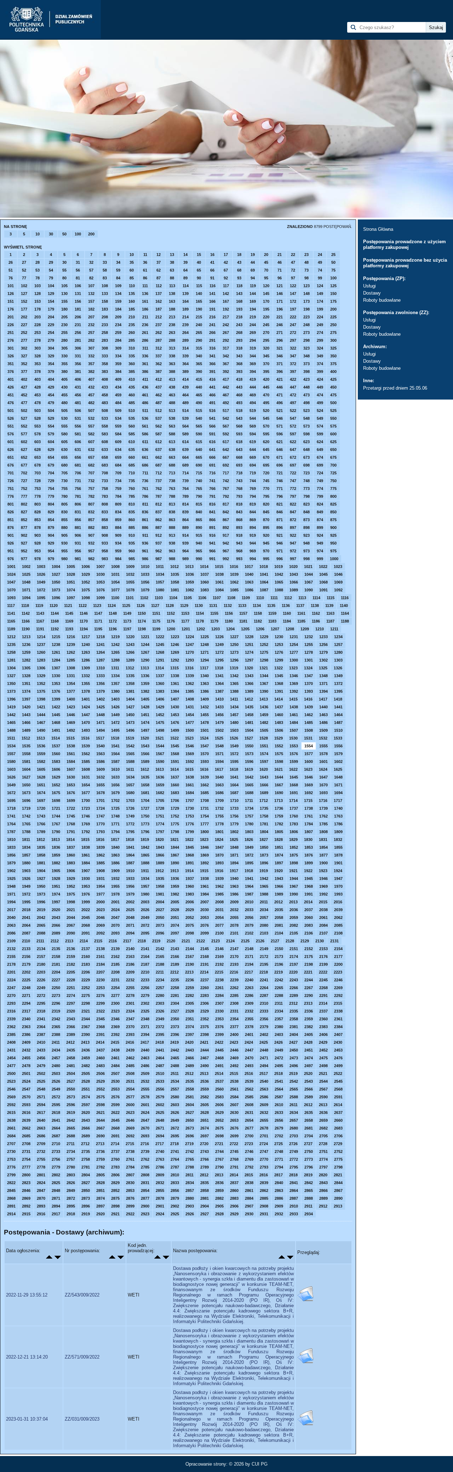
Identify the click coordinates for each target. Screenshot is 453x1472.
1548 (219, 746)
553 (37, 426)
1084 (219, 590)
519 (253, 410)
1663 (219, 785)
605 (64, 442)
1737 (293, 808)
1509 (323, 730)
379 (51, 371)
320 (266, 348)
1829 (293, 839)
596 (279, 434)
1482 (264, 722)
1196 (113, 629)
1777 (204, 824)
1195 (98, 629)
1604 (26, 769)
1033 (145, 574)
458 (105, 395)
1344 (264, 676)
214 (185, 317)
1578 (323, 754)
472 (293, 395)
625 (333, 442)
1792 (85, 832)
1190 (26, 629)
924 (320, 535)
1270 (189, 652)
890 (199, 527)
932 (91, 543)
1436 (264, 707)
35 (132, 262)
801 (10, 504)
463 (172, 395)
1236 (26, 644)
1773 (145, 824)
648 (306, 449)
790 (199, 496)
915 (199, 535)
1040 (249, 574)
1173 (127, 621)
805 (64, 504)
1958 (160, 886)
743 (239, 481)
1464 (338, 715)
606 (78, 442)
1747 (100, 816)
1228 (249, 637)
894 (253, 527)
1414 (278, 699)
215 (199, 317)
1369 (293, 683)
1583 (56, 761)
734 (118, 481)
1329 (41, 676)
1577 (308, 754)
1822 (189, 839)
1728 (160, 808)
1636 (160, 777)
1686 (219, 793)
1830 (308, 839)
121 (279, 286)
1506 (279, 730)
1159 (272, 613)
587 (158, 434)
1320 (249, 668)
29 (51, 262)
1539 (85, 746)
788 (172, 496)
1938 (204, 878)
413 (172, 379)
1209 (304, 629)
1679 (115, 793)
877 (24, 527)
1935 (160, 878)
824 (320, 504)
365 (199, 364)
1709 (219, 800)
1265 (115, 652)
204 (51, 317)
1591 (175, 761)
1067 (308, 582)
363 (172, 364)
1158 (258, 613)
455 (64, 395)
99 (320, 278)
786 (145, 496)
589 (185, 434)
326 (10, 356)
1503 (234, 730)
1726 (130, 808)
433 (105, 387)
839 (185, 512)
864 (185, 520)
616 (212, 442)
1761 (308, 816)
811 (145, 504)
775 (333, 488)
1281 (11, 660)
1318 (219, 668)
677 (24, 465)
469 (253, 395)
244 (253, 325)
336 (145, 356)
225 (333, 317)
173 (306, 301)
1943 (279, 878)
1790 (56, 832)
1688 (249, 793)
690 (199, 465)
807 (91, 504)
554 (51, 426)
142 (226, 293)
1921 (293, 871)
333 (105, 356)
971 (279, 551)
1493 (85, 730)
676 (10, 465)
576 (10, 434)
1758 (264, 816)
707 (91, 473)
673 (306, 457)
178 (37, 309)
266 (212, 332)
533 (105, 418)
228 (37, 325)
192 (226, 309)
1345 (279, 676)
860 (131, 520)
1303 (338, 660)
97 (293, 278)
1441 (338, 707)
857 (91, 520)
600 (333, 434)
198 (306, 309)
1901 (338, 863)
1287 (100, 660)
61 (145, 270)
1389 (249, 691)
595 (266, 434)
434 (118, 387)
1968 (308, 886)
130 (64, 293)
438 (172, 387)
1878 (338, 855)
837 (158, 512)
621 (279, 442)
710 (131, 473)
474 (320, 395)
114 (186, 286)
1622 (293, 769)
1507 (293, 730)
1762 (323, 816)
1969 (323, 886)
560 (131, 426)
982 (91, 559)
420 (266, 379)
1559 (41, 754)
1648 (338, 777)
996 (279, 559)
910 (131, 535)
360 (131, 364)
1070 (11, 590)
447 (293, 387)
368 (239, 364)
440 (199, 387)
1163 (330, 613)
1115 (330, 598)
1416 (308, 699)
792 (226, 496)
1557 (11, 754)
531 (78, 418)
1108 (231, 598)
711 (145, 473)
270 (266, 332)
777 (24, 496)
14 (185, 254)
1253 (279, 644)
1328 (26, 676)
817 (226, 504)
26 (10, 262)
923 (306, 535)
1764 (11, 824)
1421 (41, 707)
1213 (26, 637)
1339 (189, 676)
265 (199, 332)
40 (199, 262)
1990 (293, 894)
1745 (71, 816)
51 (10, 270)
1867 (175, 855)
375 (333, 364)
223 (306, 317)
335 (131, 356)
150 (333, 293)
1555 (323, 746)
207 (91, 317)
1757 (249, 816)
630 (64, 449)
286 (145, 340)
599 (320, 434)
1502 (219, 730)
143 (239, 293)
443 (239, 387)
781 (78, 496)
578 (37, 434)
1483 (279, 722)
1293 (189, 660)
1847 (219, 847)
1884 (85, 863)
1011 (160, 566)
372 (293, 364)
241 (212, 325)
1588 (130, 761)
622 (293, 442)
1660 (175, 785)
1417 (323, 699)
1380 (115, 691)
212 (158, 317)
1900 (323, 863)
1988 (264, 894)
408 (105, 379)
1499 (175, 730)
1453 (175, 715)
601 (10, 442)
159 (118, 301)
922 (293, 535)
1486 (323, 722)
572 (293, 426)
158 (105, 301)
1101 (130, 598)
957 (91, 551)
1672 (11, 793)
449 (320, 387)
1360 (160, 683)
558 (105, 426)
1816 (100, 839)
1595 (234, 761)
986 (145, 559)
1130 (199, 605)
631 (78, 449)
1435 (249, 707)
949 (320, 543)
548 (306, 418)
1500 (189, 730)
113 (172, 286)
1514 (55, 738)
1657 (130, 785)
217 (226, 317)
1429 (160, 707)
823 (306, 504)
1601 (323, 761)
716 (212, 473)
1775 (175, 824)
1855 (338, 847)
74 (320, 270)
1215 (56, 637)
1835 (41, 847)
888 (172, 527)
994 (253, 559)
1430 (175, 707)
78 (37, 278)
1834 (26, 847)
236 (145, 325)
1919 (263, 871)
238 (172, 325)
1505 (264, 730)
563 (172, 426)
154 (51, 301)
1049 (41, 582)
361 (145, 364)
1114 (316, 598)
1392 (293, 691)
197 (293, 309)
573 (306, 426)
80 (64, 278)
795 (266, 496)
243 (239, 325)
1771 (115, 824)
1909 (115, 871)
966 (212, 551)
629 (51, 449)
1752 (175, 816)
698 (306, 465)
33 (105, 262)
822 (293, 504)
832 (91, 512)
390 (199, 371)
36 (145, 262)
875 (333, 520)
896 (279, 527)
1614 (174, 769)
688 (172, 465)
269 (253, 332)
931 (78, 543)
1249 (219, 644)
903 (37, 535)
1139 (329, 605)
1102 (144, 598)
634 (118, 449)
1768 (71, 824)
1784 (308, 824)
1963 (234, 886)
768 (239, 488)
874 (320, 520)
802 (24, 504)
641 (212, 449)
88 (172, 278)
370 (266, 364)
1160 (287, 613)
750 (333, 481)
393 (239, 371)
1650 (26, 785)
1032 (130, 574)
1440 (323, 707)
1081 (175, 590)
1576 (293, 754)
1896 (264, 863)
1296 (234, 660)
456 (78, 395)
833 (105, 512)
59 (118, 270)
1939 (219, 878)
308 (105, 348)
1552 (279, 746)
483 (105, 403)
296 (279, 340)
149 (320, 293)
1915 (204, 871)
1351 (26, 683)
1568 (175, 754)
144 (253, 293)
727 (24, 481)
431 (78, 387)
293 (239, 340)
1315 (174, 668)
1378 (85, 691)
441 (212, 387)
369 (253, 364)
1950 (41, 886)
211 (145, 317)
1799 (189, 832)
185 (131, 309)
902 (24, 535)
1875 (293, 855)
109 (118, 286)
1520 (145, 738)
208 (105, 317)
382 (91, 371)
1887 (130, 863)
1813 (55, 839)
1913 (174, 871)
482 (91, 403)
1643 (264, 777)
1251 (249, 644)
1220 (130, 637)
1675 (56, 793)
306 (78, 348)
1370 (308, 683)
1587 (115, 761)
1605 (41, 769)
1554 (308, 746)
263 (172, 332)
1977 (100, 894)
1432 (204, 707)
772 (293, 488)
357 (91, 364)
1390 (264, 691)
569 (253, 426)
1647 (323, 777)
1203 (215, 629)
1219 (115, 637)
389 (185, 371)
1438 (293, 707)
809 (118, 504)
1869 (204, 855)
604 (51, 442)
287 (158, 340)
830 (64, 512)
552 (24, 426)
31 (78, 262)
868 (239, 520)
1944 (293, 878)
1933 (130, 878)
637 (158, 449)
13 (172, 254)
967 (226, 551)
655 (64, 457)
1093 (11, 598)
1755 (219, 816)
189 (185, 309)
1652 (56, 785)
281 (78, 340)
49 (320, 262)
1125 (126, 605)
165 (199, 301)
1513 (40, 738)
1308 (71, 668)
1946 (323, 878)
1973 (41, 894)
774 (320, 488)
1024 (11, 574)
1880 (26, 863)
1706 (175, 800)
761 (145, 488)
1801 (219, 832)
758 (105, 488)
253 (37, 332)
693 (239, 465)
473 (306, 395)
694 (253, 465)
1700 (85, 800)
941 (212, 543)
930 (64, 543)
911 (145, 535)
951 (10, 551)
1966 (279, 886)
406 (78, 379)
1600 (308, 761)
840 (199, 512)
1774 (160, 824)
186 (145, 309)
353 (37, 364)
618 (239, 442)
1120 (54, 605)
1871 (234, 855)
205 (64, 317)
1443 (26, 715)
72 (293, 270)
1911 (145, 871)
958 (105, 551)
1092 (338, 590)
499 (320, 403)
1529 (278, 738)
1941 (249, 878)
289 (185, 340)
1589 (145, 761)
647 (293, 449)
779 (51, 496)
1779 (234, 824)
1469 (71, 722)
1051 (71, 582)
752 (24, 488)
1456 (219, 715)
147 (293, 293)
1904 (41, 871)
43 (239, 262)
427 (24, 387)
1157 (243, 613)
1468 (56, 722)
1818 (130, 839)
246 (279, 325)
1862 (100, 855)
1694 (338, 793)
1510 (338, 730)
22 (293, 254)
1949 (26, 886)
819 (253, 504)
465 (199, 395)
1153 (185, 613)
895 (266, 527)
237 (158, 325)
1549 (234, 746)
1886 (115, 863)
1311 (115, 668)
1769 (85, 824)
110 (132, 286)
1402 (100, 699)
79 (51, 278)
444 (253, 387)
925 (333, 535)
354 (51, 364)
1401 (85, 699)
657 (91, 457)
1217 (85, 637)
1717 (338, 800)
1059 (189, 582)
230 (64, 325)
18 (239, 254)
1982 (175, 894)
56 (78, 270)
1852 (293, 847)
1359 (145, 683)
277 (24, 340)
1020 (293, 566)
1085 (234, 590)
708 (105, 473)
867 (226, 520)
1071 (26, 590)
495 (266, 403)
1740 (338, 808)
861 (145, 520)
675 (333, 457)
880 (64, 527)
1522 (174, 738)
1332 (85, 676)
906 (78, 535)
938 (172, 543)
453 (37, 395)
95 (266, 278)
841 (212, 512)
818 (239, 504)
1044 (308, 574)
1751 (160, 816)
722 (293, 473)
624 (320, 442)
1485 (308, 722)
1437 (279, 707)
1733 (234, 808)
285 (131, 340)
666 (212, 457)
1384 (175, 691)
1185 (301, 621)
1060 (204, 582)
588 (172, 434)
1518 (115, 738)
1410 (219, 699)
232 (91, 325)
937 (158, 543)
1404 (130, 699)
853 (37, 520)
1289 (130, 660)
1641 (234, 777)
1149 (127, 613)
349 (320, 356)
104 (51, 286)
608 (105, 442)
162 (158, 301)
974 (320, 551)
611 (145, 442)
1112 (288, 598)
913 (172, 535)
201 (10, 317)
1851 (279, 847)
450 (333, 387)
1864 (130, 855)
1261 (56, 652)
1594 (219, 761)
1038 (219, 574)
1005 (71, 566)
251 (10, 332)
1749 (130, 816)
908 (105, 535)
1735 (264, 808)
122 (293, 286)
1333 (100, 676)
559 (118, 426)
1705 (160, 800)
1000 (334, 559)
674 (320, 457)
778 (37, 496)
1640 (219, 777)
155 (64, 301)
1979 (130, 894)
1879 (11, 863)
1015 (219, 566)
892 (226, 527)
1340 (204, 676)
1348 (323, 676)
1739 (323, 808)
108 (105, 286)
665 (199, 457)
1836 (56, 847)
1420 (26, 707)
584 (118, 434)
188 (172, 309)
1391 (279, 691)
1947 (338, 878)
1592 (189, 761)
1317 (204, 668)
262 (158, 332)
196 (279, 309)
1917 (234, 871)
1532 (323, 738)
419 (253, 379)
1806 (293, 832)
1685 (204, 793)
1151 (156, 613)
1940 (234, 878)
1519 (130, 738)
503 (37, 410)
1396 (11, 699)
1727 (145, 808)
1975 (71, 894)
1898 (293, 863)
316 (212, 348)
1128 (170, 605)
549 (320, 418)
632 (91, 449)
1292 (175, 660)
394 (253, 371)
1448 (100, 715)
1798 (175, 832)
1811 (26, 839)
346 (279, 356)
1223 (175, 637)
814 (185, 504)
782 (91, 496)
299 (320, 340)
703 (37, 473)
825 (333, 504)
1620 (263, 769)
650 (333, 449)
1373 (11, 691)
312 (158, 348)
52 (24, 270)
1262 (71, 652)
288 (172, 340)
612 (158, 442)
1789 (41, 832)
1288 (115, 660)
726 (10, 481)
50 (64, 234)
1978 (115, 894)
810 (131, 504)
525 (333, 410)
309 (118, 348)
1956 (130, 886)
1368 (279, 683)
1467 (41, 722)
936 (145, 543)
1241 (100, 644)
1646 (308, 777)
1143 (40, 613)
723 (306, 473)
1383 (160, 691)
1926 (26, 878)
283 (105, 340)
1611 (130, 769)
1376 (56, 691)
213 (172, 317)
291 (212, 340)
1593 (204, 761)
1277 (293, 652)
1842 (145, 847)
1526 (234, 738)
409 (118, 379)
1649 (11, 785)
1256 (323, 644)
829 (51, 512)
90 (199, 278)
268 (239, 332)
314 (185, 348)
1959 (175, 886)
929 (51, 543)
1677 (85, 793)
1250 (234, 644)
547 (293, 418)
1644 (279, 777)
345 (266, 356)
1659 (160, 785)
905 (64, 535)
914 (185, 535)
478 (37, 403)
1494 (100, 730)
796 (279, 496)
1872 (249, 855)
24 (320, 254)
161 (145, 301)
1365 (234, 683)
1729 (175, 808)
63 (172, 270)
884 (118, 527)
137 (158, 293)
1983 (189, 894)
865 (199, 520)
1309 (85, 668)
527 (24, 418)
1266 (130, 652)
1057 (160, 582)
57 (91, 270)
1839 (100, 847)
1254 (293, 644)
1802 (234, 832)
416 (212, 379)
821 (279, 504)
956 (78, 551)
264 (185, 332)
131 (78, 293)
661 (145, 457)
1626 (11, 777)
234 (118, 325)
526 (10, 418)
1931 (100, 878)
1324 (308, 668)
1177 (185, 621)
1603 (11, 769)
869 (253, 520)
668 (239, 457)
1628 (41, 777)
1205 (245, 629)
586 (145, 434)
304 (51, 348)
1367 (264, 683)
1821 (174, 839)
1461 (293, 715)
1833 (11, 847)
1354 (71, 683)
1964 (249, 886)
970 (266, 551)
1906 (71, 871)
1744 (56, 816)
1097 (71, 598)
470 (266, 395)
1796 (145, 832)
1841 (130, 847)
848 (306, 512)
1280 (338, 652)
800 (333, 496)
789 (185, 496)
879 (51, 527)
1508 (308, 730)
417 (226, 379)
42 (226, 262)
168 (239, 301)
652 (24, 457)
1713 (278, 800)
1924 (338, 871)
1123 (97, 605)
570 (266, 426)
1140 (344, 605)
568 (239, 426)
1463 (323, 715)
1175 (156, 621)
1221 (145, 637)
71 (279, 270)
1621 (278, 769)
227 (24, 325)
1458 (249, 715)
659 (118, 457)
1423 (71, 707)
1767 (56, 824)
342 (226, 356)
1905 (56, 871)
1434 (234, 707)
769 (253, 488)
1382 (145, 691)
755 (64, 488)
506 (78, 410)
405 (64, 379)
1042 (279, 574)
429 (51, 387)
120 (266, 286)
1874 (279, 855)
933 (105, 543)
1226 (219, 637)
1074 (71, 590)
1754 (204, 816)
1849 (249, 847)
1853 (308, 847)
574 (320, 426)
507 (91, 410)
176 (10, 309)
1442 (11, 715)
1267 (145, 652)
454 (51, 395)
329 (51, 356)
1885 (100, 863)
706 (78, 473)
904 (51, 535)
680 (64, 465)
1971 (11, 894)
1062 (234, 582)
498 (306, 403)
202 (24, 317)
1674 (41, 793)
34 (118, 262)
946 (279, 543)
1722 (71, 808)
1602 (338, 761)
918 (239, 535)
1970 (338, 886)
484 (118, 403)
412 (158, 379)
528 (37, 418)
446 (279, 387)
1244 (145, 644)
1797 (160, 832)
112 (159, 286)
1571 (219, 754)
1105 (188, 598)
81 (78, 278)
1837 (71, 847)
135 (131, 293)
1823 (204, 839)
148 (306, 293)
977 (24, 559)
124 (320, 286)
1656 (115, 785)
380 (64, 371)
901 (10, 535)
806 (78, 504)
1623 (308, 769)
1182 (258, 621)
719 (253, 473)
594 (253, 434)
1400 (71, 699)
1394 (323, 691)
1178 (200, 621)
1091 (323, 590)
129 (51, 293)
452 (24, 395)
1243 (130, 644)
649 (320, 449)
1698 (56, 800)
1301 (308, 660)
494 (253, 403)
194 (253, 309)
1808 (323, 832)
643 (239, 449)
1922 (308, 871)
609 (118, 442)
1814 (70, 839)
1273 (234, 652)
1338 (175, 676)
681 (78, 465)
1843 (160, 847)
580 (64, 434)
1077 (115, 590)
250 (333, 325)
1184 (287, 621)
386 (145, 371)
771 (279, 488)
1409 (204, 699)
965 (199, 551)
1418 (338, 699)
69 (253, 270)
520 (266, 410)
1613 (159, 769)
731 (78, 481)
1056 (145, 582)
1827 (263, 839)
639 (185, 449)
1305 (26, 668)
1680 (130, 793)
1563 (100, 754)
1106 (202, 598)
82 (91, 278)
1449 (115, 715)
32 (91, 262)
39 (185, 262)
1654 (85, 785)
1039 (234, 574)
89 (185, 278)
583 (105, 434)
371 (279, 364)
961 (145, 551)
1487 (338, 722)
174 (320, 301)
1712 (263, 800)
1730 (189, 808)
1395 (338, 691)
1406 (160, 699)
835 (131, 512)
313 (172, 348)
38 (172, 262)
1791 (71, 832)
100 (78, 234)
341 (212, 356)
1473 (130, 722)
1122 (83, 605)
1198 (142, 629)
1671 (338, 785)
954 (51, 551)
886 (145, 527)
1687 (234, 793)
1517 (100, 738)
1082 (189, 590)
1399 (56, 699)
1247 (189, 644)
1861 (85, 855)
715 (199, 473)
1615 (189, 769)
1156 (229, 613)
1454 (189, 715)
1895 (249, 863)
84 (118, 278)
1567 (160, 754)
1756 (234, 816)
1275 (264, 652)
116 (213, 286)
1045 (323, 574)
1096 (56, 598)
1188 (345, 621)
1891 (189, 863)
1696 (26, 800)
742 (226, 481)
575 (333, 426)
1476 (175, 722)
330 (64, 356)
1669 (308, 785)
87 (158, 278)
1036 (189, 574)
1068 (323, 582)
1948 (11, 886)
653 (37, 457)
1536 (41, 746)
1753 (189, 816)
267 (226, 332)
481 (78, 403)
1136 (286, 605)
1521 (159, 738)
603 (37, 442)
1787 (11, 832)
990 (199, 559)
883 (105, 527)
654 (51, 457)
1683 (175, 793)
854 (51, 520)
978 (37, 559)
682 (91, 465)
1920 (278, 871)
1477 (189, 722)
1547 (204, 746)
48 (306, 262)
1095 (41, 598)
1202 (200, 629)
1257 (338, 644)
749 (320, 481)
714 (185, 473)
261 (145, 332)
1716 (323, 800)
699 (320, 465)
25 (333, 254)
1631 (85, 777)
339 (185, 356)
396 (279, 371)
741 (212, 481)
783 (105, 496)
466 (212, 395)
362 (158, 364)
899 (320, 527)
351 (10, 364)
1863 (115, 855)
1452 (160, 715)
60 (132, 270)
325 (333, 348)
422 (293, 379)
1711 (249, 800)
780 (64, 496)
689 (185, 465)
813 (172, 504)
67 (226, 270)
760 (131, 488)
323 (306, 348)
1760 (293, 816)
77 (24, 278)
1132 (228, 605)
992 (226, 559)
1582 (41, 761)
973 (306, 551)
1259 (26, 652)
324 (320, 348)
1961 (204, 886)
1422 (56, 707)
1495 (115, 730)
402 (24, 379)
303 (37, 348)
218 (239, 317)
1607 (71, 769)
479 (51, 403)
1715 (308, 800)
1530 (293, 738)
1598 (279, 761)
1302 (323, 660)
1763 (338, 816)
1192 (55, 629)
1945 (308, 878)
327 (24, 356)
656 (78, 457)
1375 (41, 691)
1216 (71, 637)
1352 (41, 683)
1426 (115, 707)
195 (266, 309)
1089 (293, 590)
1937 (189, 878)
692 (226, 465)
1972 (26, 894)
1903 (26, 871)
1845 (189, 847)
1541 (115, 746)
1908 (100, 871)
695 (266, 465)
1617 (219, 769)
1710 (234, 800)
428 (37, 387)
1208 (290, 629)
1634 (130, 777)
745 (266, 481)
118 (239, 286)
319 (253, 348)
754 (51, 488)
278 (37, 340)
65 (199, 270)
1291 (160, 660)
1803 (249, 832)
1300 (293, 660)
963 (172, 551)
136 (145, 293)
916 (212, 535)
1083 (204, 590)
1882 (56, 863)
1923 (323, 871)
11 (145, 254)
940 (199, 543)
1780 (249, 824)
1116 (345, 598)
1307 (56, 668)
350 (333, 356)
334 (118, 356)
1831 (323, 839)
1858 (41, 855)
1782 (279, 824)
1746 (85, 816)
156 (78, 301)
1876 (308, 855)
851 (10, 520)
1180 (229, 621)
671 (279, 457)
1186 (316, 621)
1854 (323, 847)
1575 (279, 754)
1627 (26, 777)
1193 (69, 629)
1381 (130, 691)
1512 (26, 738)
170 (266, 301)
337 (158, 356)
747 (293, 481)
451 (10, 395)
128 (37, 293)
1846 (204, 847)
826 (10, 512)
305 (64, 348)
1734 (249, 808)
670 (266, 457)
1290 (145, 660)
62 (158, 270)
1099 (100, 598)
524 (320, 410)
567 (226, 426)
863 (172, 520)
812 (158, 504)
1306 (41, 668)
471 (279, 395)
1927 (41, 878)
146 (279, 293)
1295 (219, 660)
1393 (308, 691)
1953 (85, 886)
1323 (293, 668)
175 (333, 301)
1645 (293, 777)
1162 (316, 613)
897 (293, 527)
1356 (100, 683)
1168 (55, 621)
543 (239, 418)
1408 (189, 699)
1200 (171, 629)
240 (199, 325)
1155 (214, 613)
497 (293, 403)
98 (306, 278)
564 (185, 426)
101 (10, 286)
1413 (263, 699)
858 (105, 520)
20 (266, 254)
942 (226, 543)
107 (91, 286)
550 (333, 418)
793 (239, 496)
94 (253, 278)
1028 (71, 574)
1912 (159, 871)
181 (78, 309)
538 (172, 418)
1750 (145, 816)
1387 (219, 691)
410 (131, 379)
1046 (338, 574)
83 (105, 278)
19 (253, 254)
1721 (56, 808)
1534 (11, 746)
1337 (160, 676)
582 (91, 434)
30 (51, 234)
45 (266, 262)
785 (131, 496)
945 (266, 543)
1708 (204, 800)
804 (51, 504)
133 (105, 293)
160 (131, 301)
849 (320, 512)
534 (118, 418)
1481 (249, 722)
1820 (159, 839)
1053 (100, 582)
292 (226, 340)
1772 (130, 824)
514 (185, 410)
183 (105, 309)
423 (306, 379)
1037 (204, 574)
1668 (293, 785)
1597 (264, 761)
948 (306, 543)
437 (158, 387)
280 (64, 340)
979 (51, 559)
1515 (70, 738)
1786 (338, 824)
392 (226, 371)
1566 (145, 754)
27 (24, 262)
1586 (100, 761)
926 (10, 543)
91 (212, 278)
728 (37, 481)
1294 (204, 660)
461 (145, 395)
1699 (71, 800)
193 (239, 309)
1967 (293, 886)
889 (185, 527)
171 (279, 301)
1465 (11, 722)
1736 (279, 808)
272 (293, 332)
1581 (26, 761)
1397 (26, 699)
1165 (11, 621)
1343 (249, 676)
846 (279, 512)
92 (226, 278)
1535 (26, 746)
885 (131, 527)
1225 (204, 637)
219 (253, 317)
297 (293, 340)
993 (239, 559)
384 (118, 371)
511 (145, 410)
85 (132, 278)
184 (118, 309)
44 (253, 262)
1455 (204, 715)
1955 (115, 886)
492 (226, 403)
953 (37, 551)
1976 (85, 894)
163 (172, 301)
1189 (11, 629)
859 (118, 520)
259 (118, 332)
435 (131, 387)
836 (145, 512)
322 (293, 348)
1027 (56, 574)
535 (131, 418)
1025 (26, 574)
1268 (160, 652)
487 (158, 403)
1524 (204, 738)
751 (10, 488)
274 (320, 332)
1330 (56, 676)
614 (185, 442)
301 (10, 348)
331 (78, 356)
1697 (41, 800)
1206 (260, 629)
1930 (85, 878)
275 (333, 332)
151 (10, 301)
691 (212, 465)
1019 (278, 566)
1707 (189, 800)
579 (51, 434)
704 (51, 473)
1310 (100, 668)
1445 (56, 715)
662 (158, 457)
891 (212, 527)
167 (226, 301)
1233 (323, 637)
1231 (293, 637)
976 (10, 559)
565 (199, 426)
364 (185, 364)
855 (64, 520)
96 (279, 278)
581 (78, 434)
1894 (234, 863)
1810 (11, 839)
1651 (41, 785)
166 (212, 301)
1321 (263, 668)
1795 (130, 832)
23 (306, 254)
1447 (85, 715)
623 (306, 442)
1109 (246, 598)
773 (306, 488)
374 (320, 364)
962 (158, 551)
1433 (219, 707)
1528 (263, 738)
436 (145, 387)
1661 (189, 785)
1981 (160, 894)
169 (253, 301)
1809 (338, 832)
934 (118, 543)
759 (118, 488)
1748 (115, 816)
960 (131, 551)
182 (91, 309)
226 (10, 325)
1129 (184, 605)
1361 (175, 683)
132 (91, 293)
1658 (145, 785)
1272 (219, 652)
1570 (204, 754)
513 (172, 410)
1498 (160, 730)
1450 (130, 715)
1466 (26, 722)
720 (266, 473)
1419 (11, 707)
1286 (85, 660)
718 (239, 473)
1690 (279, 793)
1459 (264, 715)
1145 (69, 613)
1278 (308, 652)
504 (51, 410)
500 (333, 403)
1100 (115, 598)
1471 (100, 722)
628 (37, 449)
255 (64, 332)
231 (78, 325)
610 (131, 442)
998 (306, 559)
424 (320, 379)
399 (320, 371)
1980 (145, 894)
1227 (234, 637)
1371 (323, 683)
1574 (264, 754)
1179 (214, 621)
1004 (56, 566)
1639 (204, 777)
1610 (115, 769)
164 (185, 301)
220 (266, 317)
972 (293, 551)
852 (24, 520)
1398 (41, 699)
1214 (41, 637)
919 (253, 535)
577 (24, 434)
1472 (115, 722)
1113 (302, 598)
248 (306, 325)
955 (64, 551)
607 (91, 442)
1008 (115, 566)
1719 (26, 808)
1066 (293, 582)
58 (105, 270)
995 (266, 559)
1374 (26, 691)
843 (239, 512)
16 (212, 254)
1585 (85, 761)
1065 (279, 582)
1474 (145, 722)
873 (306, 520)
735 (131, 481)
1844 (175, 847)
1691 (293, 793)
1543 (145, 746)
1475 (160, 722)
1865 (145, 855)
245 (266, 325)
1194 (84, 629)
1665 (249, 785)
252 (24, 332)
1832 (338, 839)
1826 (249, 839)
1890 (175, 863)
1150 (142, 613)
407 (91, 379)
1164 (345, 613)
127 (24, 293)
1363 (204, 683)
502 (24, 410)
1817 (115, 839)
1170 (84, 621)
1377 (71, 691)
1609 (100, 769)
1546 (189, 746)
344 (253, 356)
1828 (278, 839)
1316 (189, 668)
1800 (204, 832)
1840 (115, 847)
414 (185, 379)
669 (253, 457)
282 (91, 340)
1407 (175, 699)
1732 (219, 808)
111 (145, 286)
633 (105, 449)
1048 (26, 582)
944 (253, 543)
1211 (334, 629)
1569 (189, 754)
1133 (242, 605)
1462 (308, 715)
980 (64, 559)
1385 (189, 691)
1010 (145, 566)
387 (158, 371)
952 (24, 551)
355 (64, 364)
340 (199, 356)
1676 (71, 793)
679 (51, 465)
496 (279, 403)
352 (24, 364)
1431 (189, 707)
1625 (338, 769)
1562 (85, 754)
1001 (11, 566)
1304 (11, 668)
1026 (41, 574)
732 (91, 481)
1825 (234, 839)
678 (37, 465)
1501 (204, 730)
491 (212, 403)
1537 (56, 746)
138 (172, 293)
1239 (71, 644)
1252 (264, 644)
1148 (113, 613)
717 (226, 473)
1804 (264, 832)
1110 (260, 598)
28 (37, 262)
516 (212, 410)
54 (51, 270)
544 (253, 418)
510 (131, 410)
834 (118, 512)
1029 (85, 574)
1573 (249, 754)
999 (320, 559)
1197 (127, 629)
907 (91, 535)
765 (199, 488)
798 (306, 496)
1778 (219, 824)
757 (91, 488)
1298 (264, 660)
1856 (11, 855)
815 (199, 504)
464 (185, 395)
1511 (11, 738)
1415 (293, 699)
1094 (26, 598)
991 (212, 559)
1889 (160, 863)
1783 (293, 824)
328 (37, 356)
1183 (272, 621)
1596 (249, 761)
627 (24, 449)
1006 (85, 566)
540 (199, 418)
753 (37, 488)
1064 (264, 582)
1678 (100, 793)
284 (118, 340)
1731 (204, 808)
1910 (130, 871)
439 (185, 387)
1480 (234, 722)
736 (145, 481)
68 (239, 270)
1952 (71, 886)
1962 (219, 886)
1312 (130, 668)
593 (239, 434)
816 (212, 504)
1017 (249, 566)
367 (226, 364)
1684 (189, 793)
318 (239, 348)
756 (78, 488)
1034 (160, 574)
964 (185, 551)
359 (118, 364)
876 (10, 527)
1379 (100, 691)
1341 (219, 676)
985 (131, 559)
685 (131, 465)
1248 (204, 644)
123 (306, 286)
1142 (26, 613)
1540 (100, 746)
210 (131, 317)
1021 (308, 566)
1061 (219, 582)
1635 (145, 777)
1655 (100, 785)
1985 (219, 894)
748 (306, 481)
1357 (115, 683)
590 (199, 434)
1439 (308, 707)
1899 (308, 863)
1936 (175, 878)
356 (78, 364)
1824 (219, 839)
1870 (219, 855)
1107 (217, 598)
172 (293, 301)
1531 (308, 738)
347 (293, 356)
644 (253, 449)
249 (320, 325)
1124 (112, 605)
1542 (130, 746)
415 (199, 379)
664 (185, 457)
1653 (71, 785)
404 (51, 379)
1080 (160, 590)
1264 (100, 652)
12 (158, 254)
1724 (100, 808)
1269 (175, 652)
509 (118, 410)
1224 (189, 637)
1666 (264, 785)
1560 (56, 754)
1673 (26, 793)
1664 (234, 785)
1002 (26, 566)
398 (306, 371)
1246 (175, 644)
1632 (100, 777)
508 (105, 410)
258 (105, 332)
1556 (338, 746)
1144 (55, 613)
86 (145, 278)
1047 (11, 582)
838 (172, 512)
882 (91, 527)
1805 (279, 832)
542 (226, 418)
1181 (243, 621)
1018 (263, 566)
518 (239, 410)
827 (24, 512)
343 (239, 356)
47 (293, 262)
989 (185, 559)
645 (266, 449)
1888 (145, 863)
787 (158, 496)
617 (226, 442)
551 (10, 426)
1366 (249, 683)
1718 (11, 808)
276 (10, 340)
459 (118, 395)
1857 (26, 855)
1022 (323, 566)
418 (239, 379)
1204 (230, 629)
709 (118, 473)
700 (333, 465)
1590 (160, 761)
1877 (323, 855)
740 (199, 481)
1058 (175, 582)
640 (199, 449)
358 (105, 364)
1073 (56, 590)
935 (131, 543)
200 (91, 234)
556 (78, 426)
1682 (160, 793)
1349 (338, 676)
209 (118, 317)
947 (293, 543)
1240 (85, 644)
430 (64, 387)
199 (320, 309)
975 (333, 551)
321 (279, 348)
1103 (159, 598)
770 (266, 488)
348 (306, 356)
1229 (264, 637)
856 (78, 520)
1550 (249, 746)
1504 (249, 730)
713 (172, 473)
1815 (85, 839)
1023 (338, 566)
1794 (115, 832)
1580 (11, 761)
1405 (145, 699)
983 (105, 559)
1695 (11, 800)
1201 (186, 629)
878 (37, 527)
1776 (189, 824)
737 (158, 481)
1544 (160, 746)
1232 (308, 637)
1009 (130, 566)
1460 (279, 715)
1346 (293, 676)
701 (10, 473)
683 (105, 465)
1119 (39, 605)
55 (64, 270)
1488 (11, 730)
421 (279, 379)
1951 (56, 886)
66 (212, 270)
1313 (145, 668)
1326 (338, 668)
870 (266, 520)
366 (212, 364)
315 (199, 348)
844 (253, 512)
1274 (249, 652)
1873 (264, 855)
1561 (71, 754)
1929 (71, 878)
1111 (274, 598)
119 (253, 286)
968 (239, 551)
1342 (234, 676)
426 (10, 387)
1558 (26, 754)
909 (118, 535)
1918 (249, 871)
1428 (145, 707)
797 (293, 496)
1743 (41, 816)
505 (64, 410)
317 (226, 348)
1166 (26, 621)
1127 (155, 605)
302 (24, 348)
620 (266, 442)
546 (279, 418)
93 (239, 278)
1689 (264, 793)
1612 (145, 769)
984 (118, 559)
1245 (160, 644)
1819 (145, 839)
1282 (26, 660)
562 (158, 426)
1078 (130, 590)
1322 (278, 668)
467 (226, 395)
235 (131, 325)
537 (158, 418)
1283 (41, 660)
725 (333, 473)
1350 (11, 683)
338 (172, 356)
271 (279, 332)
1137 (300, 605)
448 (306, 387)
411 (145, 379)
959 (118, 551)
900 (333, 527)
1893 (219, 863)
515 (199, 410)
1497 (145, 730)
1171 (98, 621)
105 (64, 286)
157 (91, 301)
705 (64, 473)
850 (333, 512)
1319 (234, 668)
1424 (85, 707)
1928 (56, 878)
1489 (26, 730)
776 (10, 496)
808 (105, 504)
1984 (204, 894)
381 (78, 371)
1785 (323, 824)
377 (24, 371)
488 (172, 403)
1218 (100, 637)
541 (212, 418)
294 (253, 340)
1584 (71, 761)
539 (185, 418)
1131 (213, 605)
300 (333, 340)
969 (253, 551)
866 (212, 520)
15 (199, 254)
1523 (189, 738)
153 (37, 301)
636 (145, 449)
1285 (71, 660)
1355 (85, 683)
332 (91, 356)
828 (37, 512)
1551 (264, 746)
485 (131, 403)
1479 (219, 722)
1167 (40, 621)
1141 (11, 613)
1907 (85, 871)
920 (266, 535)
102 (24, 286)
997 (293, 559)
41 (212, 262)
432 (91, 387)
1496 (130, 730)
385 (131, 371)
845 (266, 512)
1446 (71, 715)
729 (51, 481)
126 (10, 293)
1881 (41, 863)
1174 (142, 621)
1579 (338, 754)
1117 (11, 605)
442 (226, 387)
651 (10, 457)
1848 (234, 847)
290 (199, 340)
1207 (275, 629)
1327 (11, 676)
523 (306, 410)
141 (212, 293)
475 (333, 395)
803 (37, 504)
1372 (338, 683)
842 (226, 512)
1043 (293, 574)
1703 (130, 800)
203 (37, 317)
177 (24, 309)
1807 (308, 832)
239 (185, 325)
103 (37, 286)
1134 (257, 605)
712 (158, 473)
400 (333, 371)
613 (172, 442)
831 (78, 512)
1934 (145, 878)
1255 (308, 644)
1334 (115, 676)
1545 (175, 746)
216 (212, 317)
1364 (219, 683)
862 (158, 520)
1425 (100, 707)
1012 (174, 566)
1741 (11, 816)
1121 (68, 605)
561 (145, 426)
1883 (71, 863)
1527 (249, 738)
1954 (100, 886)
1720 (41, 808)
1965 (264, 886)
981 (78, 559)
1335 (130, 676)
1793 (100, 832)
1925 (11, 878)
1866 (160, 855)
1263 (85, 652)
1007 (100, 566)
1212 (11, 637)
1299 (279, 660)
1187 (330, 621)
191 (212, 309)
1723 (85, 808)
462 (158, 395)
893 (239, 527)
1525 (219, 738)
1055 (130, 582)
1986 (234, 894)
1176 (171, 621)
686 (145, 465)
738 (172, 481)
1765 (26, 824)
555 (64, 426)
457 (91, 395)
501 (10, 410)
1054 (115, 582)
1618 (234, 769)
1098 (85, 598)
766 (212, 488)
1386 (204, 691)
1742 (26, 816)
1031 (115, 574)
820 (266, 504)
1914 (189, 871)
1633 (115, 777)
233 (105, 325)
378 (37, 371)
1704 (145, 800)
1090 (308, 590)
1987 (249, 894)
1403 (115, 699)
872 (293, 520)
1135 (271, 605)
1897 (279, 863)
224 (320, 317)
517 (226, 410)
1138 (315, 605)
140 (199, 293)
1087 (264, 590)
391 (212, 371)
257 (91, 332)
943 (239, 543)
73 (306, 270)
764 (185, 488)
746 (279, 481)
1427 (130, 707)
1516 (85, 738)
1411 (234, 699)
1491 (56, 730)
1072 (41, 590)
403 (37, 379)
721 (279, 473)
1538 (71, 746)
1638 (189, 777)
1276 (279, 652)
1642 (249, 777)
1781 (264, 824)
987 (158, 559)
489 (185, 403)
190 (199, 309)
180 (64, 309)
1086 (249, 590)
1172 (113, 621)
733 (105, 481)
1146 (84, 613)
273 (306, 332)
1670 (323, 785)
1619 (249, 769)
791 (212, 496)
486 (145, 403)
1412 (249, 699)
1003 (41, 566)
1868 (189, 855)
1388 (234, 691)
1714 (293, 800)
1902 (11, 871)
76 (10, 278)
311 (145, 348)
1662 (204, 785)
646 (279, 449)
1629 (56, 777)
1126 (141, 605)
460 (131, 395)
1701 (100, 800)
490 (199, 403)
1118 (25, 605)
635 (131, 449)
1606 (56, 769)
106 (78, 286)
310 (131, 348)
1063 (249, 582)
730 (64, 481)
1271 (204, 652)
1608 (85, 769)
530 (64, 418)
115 (199, 286)
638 (172, 449)
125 (333, 286)
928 (37, 543)
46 (279, 262)
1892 (204, 863)
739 (185, 481)
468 (239, 395)
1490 (41, 730)
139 (185, 293)
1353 (56, 683)
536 (145, 418)
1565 (130, 754)
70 (266, 270)
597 (293, 434)
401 (10, 379)
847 (293, 512)
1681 (145, 793)
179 (51, 309)
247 (293, 325)
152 (24, 301)
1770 (100, 824)
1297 (249, 660)
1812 (40, 839)
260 (131, 332)
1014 (204, 566)
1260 (41, 652)
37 (158, 262)
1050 (56, 582)
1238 (56, 644)
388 (172, 371)
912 (158, 535)
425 (333, 379)
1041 (264, 574)
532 (91, 418)
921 (279, 535)
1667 (279, 785)
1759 (279, 816)
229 (51, 325)
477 (24, 403)
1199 (156, 629)
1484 (293, 722)
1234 (338, 637)
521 (279, 410)
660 (131, 457)
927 (24, 543)
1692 (308, 793)
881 (78, 527)
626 (10, 449)
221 (279, 317)
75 (333, 270)
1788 (26, 832)
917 (226, 535)
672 (293, 457)
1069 (338, 582)
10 (37, 234)
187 (158, 309)
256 (78, 332)
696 (279, 465)
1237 (41, 644)
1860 (71, 855)
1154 (200, 613)
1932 (115, 878)
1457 (234, 715)
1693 (323, 793)
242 (226, 325)
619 (253, 442)
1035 (175, 574)
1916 (219, 871)
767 (226, 488)
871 (279, 520)
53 (37, 270)
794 (253, 496)
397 (293, 371)
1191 (40, 629)
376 (10, 371)
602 (24, 442)
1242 (115, 644)
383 (105, 371)
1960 (189, 886)
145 (266, 293)
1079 (145, 590)
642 (226, 449)
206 (78, 317)
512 (158, 410)
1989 (279, 894)
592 (226, 434)
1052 (85, 582)
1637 (175, 777)
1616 (204, 769)
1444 (41, 715)
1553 (293, 746)
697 (293, 465)
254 (51, 332)
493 (239, 403)
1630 (71, 777)
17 (226, 254)
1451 (145, 715)
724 (320, 473)
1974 (56, 894)
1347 (308, 676)
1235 (11, 644)
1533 (338, 738)
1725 (115, 808)
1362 (189, 683)
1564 (115, 754)
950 (333, 543)
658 (105, 457)
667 (226, 457)
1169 (69, 621)
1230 (279, 637)
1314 (159, 668)
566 (212, 426)
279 (51, 340)
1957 (145, 886)
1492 (71, 730)
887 (158, 527)
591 (212, 434)
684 (118, 465)
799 (320, 496)
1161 (301, 613)
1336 (145, 676)
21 (279, 254)
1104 (173, 598)
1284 (56, 660)
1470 (85, 722)
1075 (85, 590)
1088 (279, 590)
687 (158, 465)
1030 (100, 574)
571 (279, 426)
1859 (56, 855)
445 (266, 387)
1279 (323, 652)
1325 (323, 668)
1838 (85, 847)
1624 (323, 769)
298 (306, 340)
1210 (319, 629)
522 (293, 410)
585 (131, 434)
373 (306, 364)
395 (266, 371)
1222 (160, 637)
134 (118, 293)
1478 (204, 722)
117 (226, 286)
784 (118, 496)
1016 (234, 566)
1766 (41, 824)
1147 (98, 613)
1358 (130, 683)
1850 (264, 847)
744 (253, 481)
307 (91, 348)
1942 (264, 878)
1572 (234, 754)
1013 (189, 566)
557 (91, 426)
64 (185, 270)
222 (293, 317)
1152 (171, 613)
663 (172, 457)
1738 (308, 808)
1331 (71, 676)
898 (306, 527)
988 (172, 559)
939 (185, 543)
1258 (11, 652)
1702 (115, 800)
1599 (293, 761)
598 (306, 434)
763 (172, 488)
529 (51, 418)
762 (158, 488)
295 (266, 340)
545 (266, 418)
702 (24, 473)
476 (10, 403)
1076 (100, 590)
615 (199, 442)
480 (64, 403)
